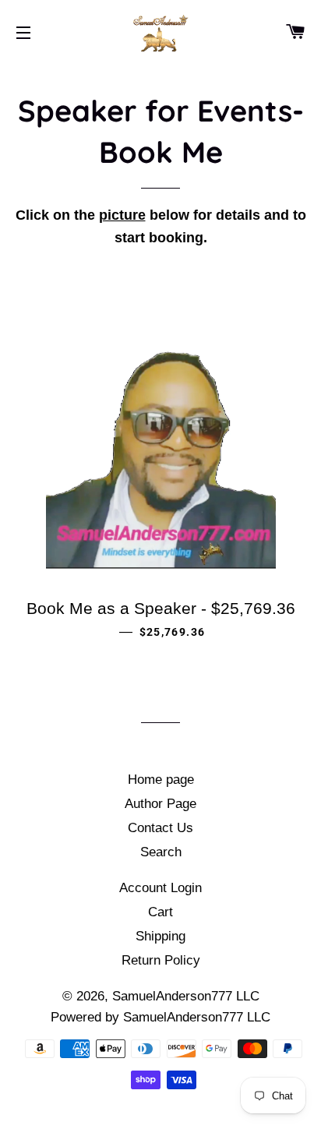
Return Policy (161, 960)
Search (161, 852)
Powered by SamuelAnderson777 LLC (160, 1017)
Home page (161, 779)
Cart (160, 912)
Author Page (160, 803)
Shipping (160, 936)
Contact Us (160, 827)
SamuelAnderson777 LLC (185, 996)
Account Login (160, 887)
